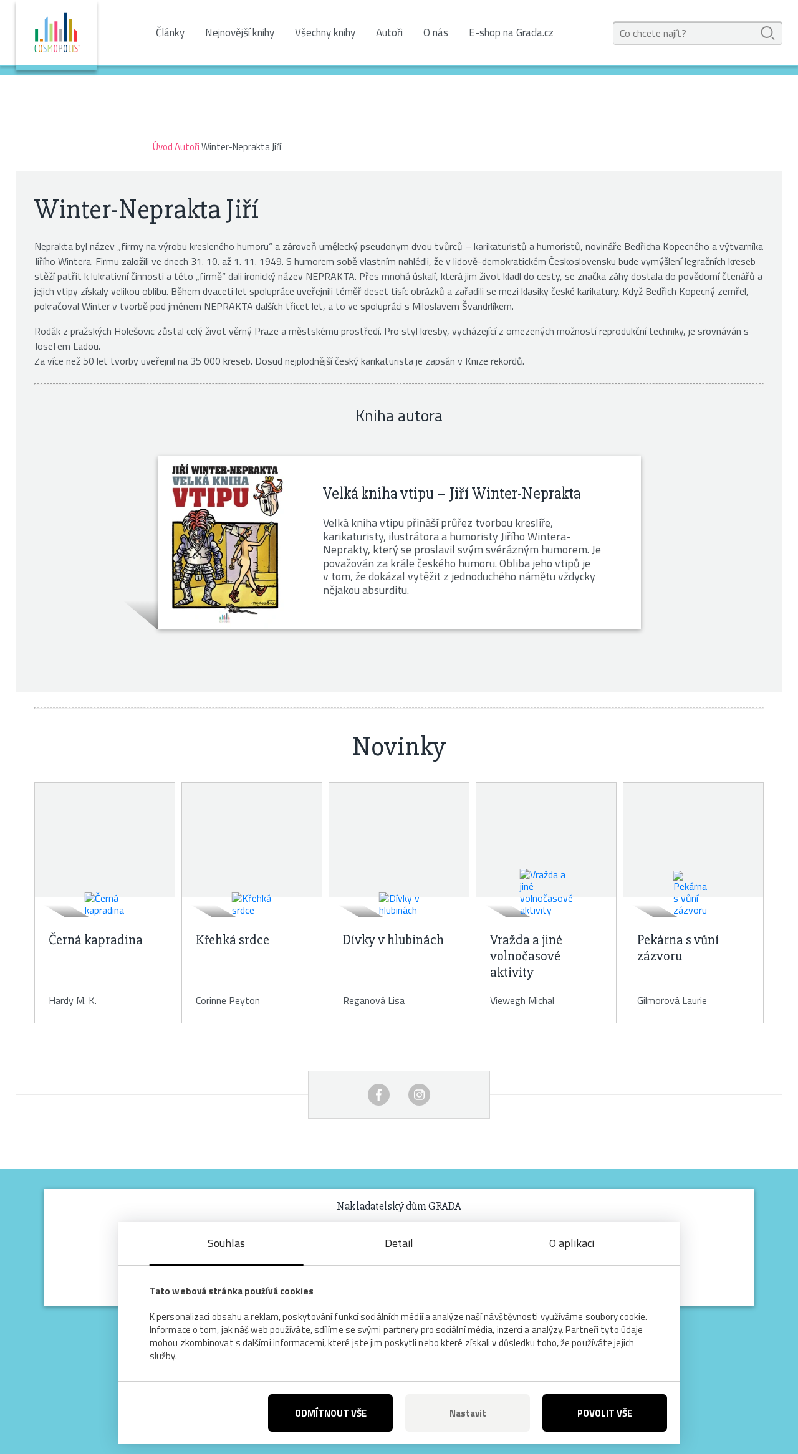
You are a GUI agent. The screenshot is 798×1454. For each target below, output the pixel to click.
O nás (435, 33)
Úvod (163, 147)
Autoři (389, 33)
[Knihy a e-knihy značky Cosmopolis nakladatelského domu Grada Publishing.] (56, 35)
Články (170, 33)
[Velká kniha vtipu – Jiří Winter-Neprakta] (225, 542)
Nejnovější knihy (239, 33)
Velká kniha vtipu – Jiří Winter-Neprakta (451, 494)
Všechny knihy (325, 33)
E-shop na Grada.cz (511, 32)
